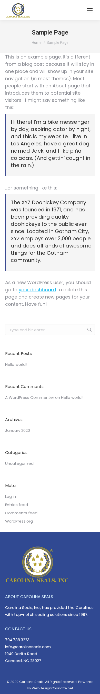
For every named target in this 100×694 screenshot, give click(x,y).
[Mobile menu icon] (90, 10)
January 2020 (17, 430)
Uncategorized (19, 463)
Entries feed (16, 504)
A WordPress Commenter (29, 397)
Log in (10, 496)
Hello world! (16, 364)
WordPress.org (19, 521)
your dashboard (37, 289)
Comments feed (21, 513)
